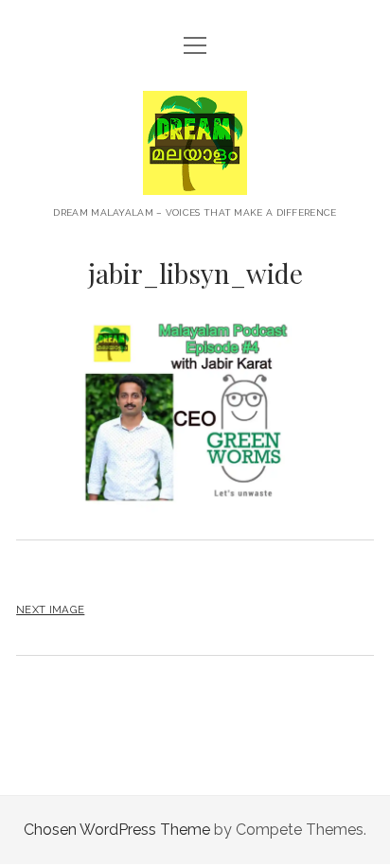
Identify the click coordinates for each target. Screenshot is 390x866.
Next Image (50, 609)
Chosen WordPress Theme (117, 830)
